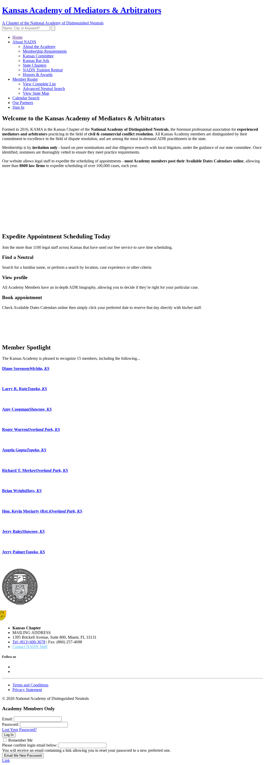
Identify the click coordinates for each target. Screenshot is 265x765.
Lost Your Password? (19, 729)
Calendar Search (25, 98)
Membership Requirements (45, 51)
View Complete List (39, 84)
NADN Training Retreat (43, 70)
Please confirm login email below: (29, 745)
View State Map (36, 93)
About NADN (24, 42)
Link (6, 760)
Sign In (18, 107)
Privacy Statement (27, 689)
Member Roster (25, 79)
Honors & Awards (38, 74)
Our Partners (22, 102)
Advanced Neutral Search (44, 88)
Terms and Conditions (30, 685)
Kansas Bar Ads (36, 60)
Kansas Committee (38, 56)
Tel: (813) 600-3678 (28, 642)
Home (17, 37)
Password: (10, 724)
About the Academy (39, 46)
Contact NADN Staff (29, 646)
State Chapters (34, 65)
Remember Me (20, 740)
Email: (7, 719)
